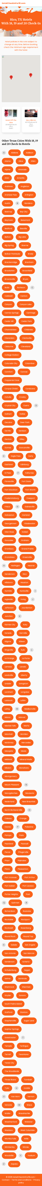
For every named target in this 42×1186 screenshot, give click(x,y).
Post (28, 894)
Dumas (8, 447)
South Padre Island (13, 1003)
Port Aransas (11, 877)
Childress (28, 329)
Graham (25, 540)
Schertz (26, 961)
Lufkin (23, 700)
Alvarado (22, 169)
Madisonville (29, 709)
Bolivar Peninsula (12, 253)
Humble (8, 591)
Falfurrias (29, 473)
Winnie (26, 1147)
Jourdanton (26, 607)
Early (30, 456)
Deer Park (24, 422)
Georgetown (10, 523)
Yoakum (31, 1155)
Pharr (7, 860)
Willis (26, 1138)
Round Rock (10, 936)
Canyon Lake (26, 304)
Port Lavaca (28, 885)
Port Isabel (10, 885)
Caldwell (8, 296)
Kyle (23, 650)
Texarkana (23, 1054)
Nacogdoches (11, 793)
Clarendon (9, 338)
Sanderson (9, 961)
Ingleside (9, 599)
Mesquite (9, 751)
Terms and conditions (21, 1180)
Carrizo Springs (12, 312)
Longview (25, 692)
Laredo (23, 666)
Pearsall (24, 843)
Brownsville (10, 279)
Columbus (29, 363)
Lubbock (8, 700)
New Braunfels (28, 801)
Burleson (21, 287)
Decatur (8, 422)
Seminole (22, 978)
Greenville (27, 557)
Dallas (22, 414)
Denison (22, 430)
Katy (25, 624)
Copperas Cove (12, 380)
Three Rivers (10, 1079)
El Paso (8, 473)
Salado (14, 944)
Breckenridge (11, 262)
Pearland (9, 843)
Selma (7, 978)
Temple (8, 1046)
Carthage (30, 312)
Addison (29, 152)
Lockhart (9, 692)
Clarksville (27, 338)
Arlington (29, 194)
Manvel (22, 717)
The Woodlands (12, 1071)
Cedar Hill (9, 321)
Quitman (15, 902)
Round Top (28, 936)
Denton (8, 439)
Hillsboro (9, 582)
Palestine (29, 827)
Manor (8, 717)
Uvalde (27, 1088)
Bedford (8, 228)
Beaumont (25, 220)
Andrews (9, 186)
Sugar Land (29, 1020)
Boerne (25, 245)
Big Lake (22, 237)
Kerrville (23, 633)
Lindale (8, 683)
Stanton (24, 1012)
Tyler (7, 1088)
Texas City (9, 1062)
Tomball (28, 1079)
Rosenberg (26, 928)
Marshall (8, 734)
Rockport (25, 919)
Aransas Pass (11, 194)
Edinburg (25, 464)
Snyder (8, 995)
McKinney (9, 742)
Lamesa (8, 666)
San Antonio (10, 953)
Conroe (24, 371)
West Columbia (28, 1130)
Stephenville (10, 1020)
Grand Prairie (27, 548)
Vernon (31, 1096)
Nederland (9, 801)
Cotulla (8, 397)
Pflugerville (23, 852)
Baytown (9, 220)
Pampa (8, 835)
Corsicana (30, 388)
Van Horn (15, 1096)
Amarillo (20, 178)
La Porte (26, 658)
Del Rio (8, 430)
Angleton (25, 186)
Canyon (8, 304)
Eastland (9, 464)
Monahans (24, 768)
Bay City (23, 211)
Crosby (22, 397)
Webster (29, 1121)
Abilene (14, 152)
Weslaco (9, 1130)
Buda (7, 287)
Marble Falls (10, 725)
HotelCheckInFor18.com (13, 3)
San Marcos (29, 953)
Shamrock (9, 987)
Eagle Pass (16, 456)
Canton (23, 296)
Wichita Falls (10, 1138)
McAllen (24, 734)
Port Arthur (29, 877)
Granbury (9, 548)
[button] (30, 75)
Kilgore (8, 641)
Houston (24, 582)
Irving (23, 599)
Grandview (10, 557)
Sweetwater (10, 1037)
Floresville (9, 481)
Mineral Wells (26, 759)
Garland (26, 515)
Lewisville (9, 675)
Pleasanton (23, 869)
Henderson (10, 574)
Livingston (23, 683)
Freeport (31, 498)
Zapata (14, 1164)
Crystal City (10, 405)
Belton (8, 237)
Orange (22, 818)
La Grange (9, 658)
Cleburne (9, 346)
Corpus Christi (11, 388)
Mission (8, 768)
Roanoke (27, 911)
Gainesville (30, 506)
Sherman (26, 987)
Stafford (8, 1012)
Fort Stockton (11, 489)
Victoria (8, 1105)
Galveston (9, 515)
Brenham (29, 262)
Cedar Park (26, 321)
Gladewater (29, 523)
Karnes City (10, 624)
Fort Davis (26, 481)
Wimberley (10, 1147)
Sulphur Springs (12, 1029)
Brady (30, 253)
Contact (6, 1180)
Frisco (7, 506)
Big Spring (9, 245)
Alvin (7, 178)
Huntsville (24, 591)
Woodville (9, 1155)
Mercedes (26, 742)
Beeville (23, 228)
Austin (7, 203)
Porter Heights (11, 894)
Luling (7, 709)
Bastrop (8, 211)
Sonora (22, 995)
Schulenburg (10, 970)
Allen (33, 161)
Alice (21, 161)
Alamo (8, 161)
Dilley (21, 439)
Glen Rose (9, 532)
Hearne (31, 565)
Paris (21, 835)
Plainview (22, 860)
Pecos (7, 852)
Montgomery (11, 776)
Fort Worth (30, 489)
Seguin (27, 970)
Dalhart (8, 414)
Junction (9, 616)
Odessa (8, 818)
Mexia (23, 751)
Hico (25, 574)
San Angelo (30, 944)
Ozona (8, 827)
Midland (8, 759)
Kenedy (8, 633)
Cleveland (25, 346)
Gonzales (9, 540)
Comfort (9, 371)
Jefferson (9, 607)
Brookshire (9, 270)
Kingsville (9, 650)
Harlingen (15, 565)
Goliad (25, 532)
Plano (7, 869)
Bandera (28, 203)
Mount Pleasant (12, 784)
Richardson (10, 911)
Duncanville (24, 447)
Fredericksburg (12, 498)
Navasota (29, 793)
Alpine (7, 169)
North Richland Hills (13, 810)
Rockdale (9, 919)
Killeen (22, 641)
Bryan (25, 279)
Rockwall (9, 928)
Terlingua (24, 1046)
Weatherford (11, 1121)
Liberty (24, 675)
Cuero (26, 405)
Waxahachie (24, 1113)
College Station (12, 355)
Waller (8, 1113)
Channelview (10, 329)
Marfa (26, 725)
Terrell (8, 1054)
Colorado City (11, 363)
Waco (29, 1105)
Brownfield (27, 270)
